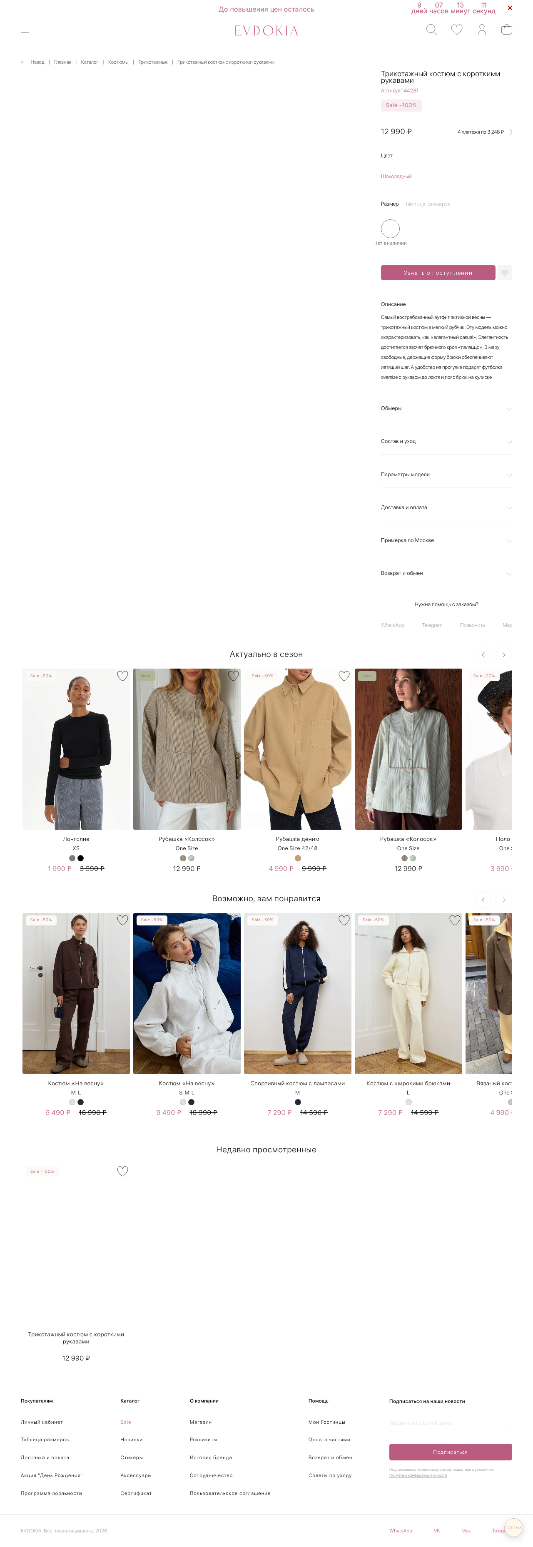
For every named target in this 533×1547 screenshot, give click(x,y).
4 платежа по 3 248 (481, 132)
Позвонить (472, 625)
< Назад (33, 62)
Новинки (132, 1440)
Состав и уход (398, 441)
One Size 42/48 (298, 849)
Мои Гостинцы (327, 1422)
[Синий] (298, 1102)
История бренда (211, 1457)
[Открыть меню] (30, 30)
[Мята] (191, 858)
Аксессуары (136, 1475)
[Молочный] (409, 1102)
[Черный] (80, 858)
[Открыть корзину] (502, 29)
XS (76, 849)
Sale (126, 1422)
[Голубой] (511, 1102)
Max (507, 625)
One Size (187, 849)
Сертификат (136, 1493)
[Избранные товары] (452, 29)
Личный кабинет (42, 1422)
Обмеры (391, 408)
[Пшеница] (183, 858)
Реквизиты (203, 1440)
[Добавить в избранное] (504, 272)
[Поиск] (427, 29)
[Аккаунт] (477, 29)
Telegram (432, 625)
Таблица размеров (45, 1440)
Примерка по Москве (407, 540)
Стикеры (132, 1457)
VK (437, 1531)
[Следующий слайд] (504, 655)
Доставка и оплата (404, 508)
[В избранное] (122, 676)
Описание (393, 304)
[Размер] (390, 228)
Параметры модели (405, 475)
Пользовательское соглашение (230, 1493)
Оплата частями (330, 1440)
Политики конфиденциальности (418, 1475)
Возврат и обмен (402, 573)
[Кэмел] (298, 858)
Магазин (201, 1422)
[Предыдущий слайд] (483, 655)
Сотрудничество (211, 1475)
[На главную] (266, 30)
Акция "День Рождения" (52, 1475)
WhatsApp (393, 625)
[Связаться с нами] (513, 1527)
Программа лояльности (51, 1493)
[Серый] (72, 858)
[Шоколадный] (80, 1102)
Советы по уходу (330, 1475)
